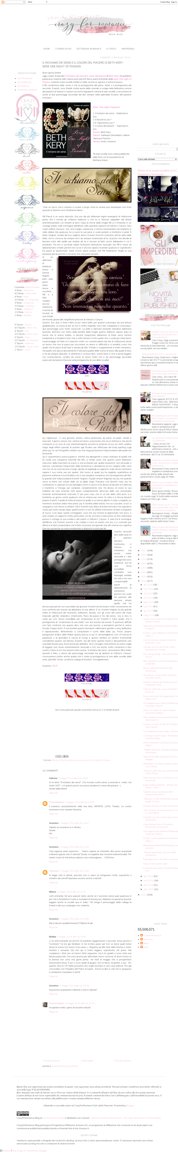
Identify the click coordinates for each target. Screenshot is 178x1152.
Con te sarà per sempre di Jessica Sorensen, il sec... (159, 641)
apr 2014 (149, 876)
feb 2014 (149, 884)
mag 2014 (149, 615)
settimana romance (88, 48)
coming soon (63, 48)
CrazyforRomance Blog (53, 1117)
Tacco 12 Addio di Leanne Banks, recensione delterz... (159, 711)
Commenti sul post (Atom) (65, 1066)
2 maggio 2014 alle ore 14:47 (74, 823)
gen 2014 (149, 889)
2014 (144, 580)
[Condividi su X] (62, 756)
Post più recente (51, 1060)
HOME (46, 48)
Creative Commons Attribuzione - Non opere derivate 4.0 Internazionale (125, 1117)
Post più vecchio (122, 1060)
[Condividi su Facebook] (64, 756)
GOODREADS (24, 82)
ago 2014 (149, 602)
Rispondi (53, 792)
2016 (144, 572)
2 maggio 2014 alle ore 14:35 (79, 802)
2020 (144, 554)
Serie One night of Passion (98, 760)
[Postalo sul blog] (59, 756)
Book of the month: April (155, 863)
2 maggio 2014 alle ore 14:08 (73, 778)
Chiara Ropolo (56, 1003)
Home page (87, 1060)
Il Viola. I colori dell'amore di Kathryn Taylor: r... (160, 634)
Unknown (54, 870)
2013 (144, 894)
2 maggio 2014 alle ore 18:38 (74, 918)
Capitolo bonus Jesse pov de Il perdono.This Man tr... (158, 793)
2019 (144, 559)
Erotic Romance (66, 760)
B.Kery (55, 760)
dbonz (146, 943)
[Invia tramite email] (56, 756)
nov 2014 (149, 589)
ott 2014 (148, 593)
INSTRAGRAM (24, 78)
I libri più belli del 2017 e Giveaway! (159, 354)
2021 (144, 550)
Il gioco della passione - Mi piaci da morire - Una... (160, 786)
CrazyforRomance (152, 935)
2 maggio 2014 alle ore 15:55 (74, 870)
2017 (144, 567)
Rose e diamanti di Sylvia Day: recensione (158, 669)
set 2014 (149, 597)
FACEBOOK (23, 86)
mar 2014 (149, 880)
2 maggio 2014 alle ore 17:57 (71, 891)
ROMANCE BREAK (27, 89)
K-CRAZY (111, 48)
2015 (144, 576)
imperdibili (128, 48)
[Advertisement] (86, 730)
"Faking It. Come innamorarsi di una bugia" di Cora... (160, 800)
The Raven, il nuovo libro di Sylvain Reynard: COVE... (160, 676)
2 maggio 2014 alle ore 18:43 (71, 936)
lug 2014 (148, 606)
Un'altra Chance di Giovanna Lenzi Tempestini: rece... (160, 683)
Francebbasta (56, 802)
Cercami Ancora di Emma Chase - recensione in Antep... (160, 648)
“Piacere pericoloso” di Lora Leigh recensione (159, 853)
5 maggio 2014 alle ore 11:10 (80, 1003)
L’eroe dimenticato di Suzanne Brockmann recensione (158, 825)
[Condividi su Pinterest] (67, 756)
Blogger (130, 1105)
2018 (144, 563)
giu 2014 (148, 610)
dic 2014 (148, 584)
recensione (80, 760)
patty (146, 947)
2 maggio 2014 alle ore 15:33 (74, 846)
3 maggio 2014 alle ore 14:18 (74, 985)
